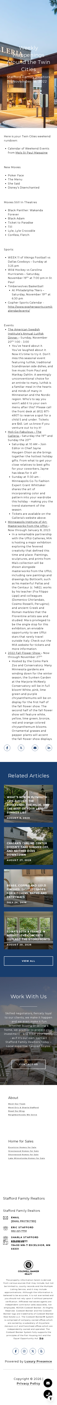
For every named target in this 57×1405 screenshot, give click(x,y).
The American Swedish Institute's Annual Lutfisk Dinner (26, 333)
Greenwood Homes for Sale (23, 1151)
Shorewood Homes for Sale (23, 1154)
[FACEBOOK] (16, 1351)
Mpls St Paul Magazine (32, 152)
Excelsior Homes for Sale (22, 1147)
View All (28, 961)
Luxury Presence (38, 1361)
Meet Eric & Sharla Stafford (23, 1107)
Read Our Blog (16, 1111)
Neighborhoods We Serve (22, 1115)
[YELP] (41, 1351)
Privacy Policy (28, 1383)
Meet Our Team (16, 1104)
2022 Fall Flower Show (24, 653)
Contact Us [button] (28, 1064)
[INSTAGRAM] (24, 1351)
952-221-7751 (19, 1231)
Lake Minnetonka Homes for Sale (26, 1158)
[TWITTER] (33, 1351)
